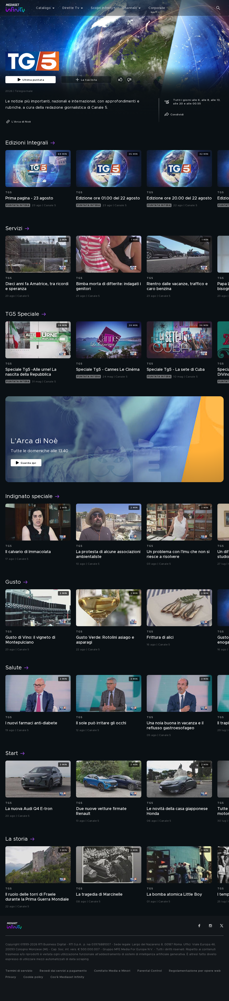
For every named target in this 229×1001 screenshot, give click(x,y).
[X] (222, 926)
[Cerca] (218, 8)
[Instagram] (210, 926)
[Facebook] (199, 926)
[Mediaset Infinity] (15, 8)
